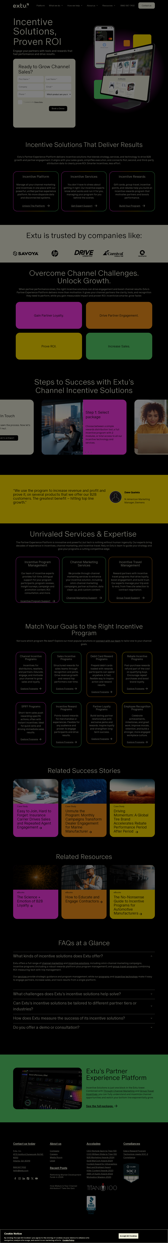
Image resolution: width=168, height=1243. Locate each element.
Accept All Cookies (128, 1236)
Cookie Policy (68, 1240)
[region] (84, 1236)
